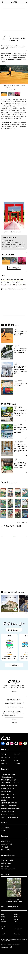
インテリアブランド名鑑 (7, 814)
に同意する (12, 712)
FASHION (16, 754)
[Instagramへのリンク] (11, 743)
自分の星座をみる (14, 665)
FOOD (3, 760)
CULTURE (17, 764)
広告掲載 (3, 934)
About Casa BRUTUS (9, 906)
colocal (3, 924)
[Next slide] (26, 613)
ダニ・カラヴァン (17, 285)
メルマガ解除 (14, 722)
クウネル (3, 926)
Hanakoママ (17, 924)
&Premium (3, 921)
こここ (15, 926)
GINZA (2, 919)
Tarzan (15, 921)
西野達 (24, 285)
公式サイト (21, 247)
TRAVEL (16, 760)
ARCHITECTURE (6, 757)
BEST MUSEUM (5, 866)
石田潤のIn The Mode (6, 800)
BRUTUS (16, 914)
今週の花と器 (4, 847)
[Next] (17, 89)
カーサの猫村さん (5, 828)
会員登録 (14, 691)
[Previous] (10, 89)
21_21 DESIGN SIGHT (7, 279)
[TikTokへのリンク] (16, 743)
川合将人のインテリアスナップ (9, 794)
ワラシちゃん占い (5, 850)
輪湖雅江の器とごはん (7, 777)
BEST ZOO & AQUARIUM (8, 869)
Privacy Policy (17, 934)
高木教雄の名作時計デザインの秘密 (10, 808)
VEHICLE (4, 764)
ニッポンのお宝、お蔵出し (8, 811)
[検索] (26, 2)
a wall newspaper (18, 279)
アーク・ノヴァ (5, 282)
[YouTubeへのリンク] (20, 743)
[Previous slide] (2, 613)
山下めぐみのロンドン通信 (8, 797)
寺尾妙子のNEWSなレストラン (9, 785)
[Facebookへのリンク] (3, 743)
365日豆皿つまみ (5, 841)
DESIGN (3, 754)
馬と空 (3, 830)
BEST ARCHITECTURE (7, 860)
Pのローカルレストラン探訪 (8, 806)
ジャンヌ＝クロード (21, 282)
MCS (2, 929)
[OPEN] (2, 2)
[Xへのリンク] (7, 743)
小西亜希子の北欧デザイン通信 (9, 803)
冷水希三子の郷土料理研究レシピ (9, 817)
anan (2, 914)
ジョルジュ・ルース (6, 285)
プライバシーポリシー (9, 712)
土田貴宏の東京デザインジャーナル (10, 783)
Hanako (16, 919)
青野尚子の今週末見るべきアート (9, 780)
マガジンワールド (18, 929)
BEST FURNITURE (6, 863)
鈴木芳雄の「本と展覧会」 (8, 788)
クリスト (12, 282)
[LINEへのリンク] (25, 743)
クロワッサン (17, 916)
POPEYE (3, 916)
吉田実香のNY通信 (6, 791)
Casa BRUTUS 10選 (6, 844)
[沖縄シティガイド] (9, 603)
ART (15, 757)
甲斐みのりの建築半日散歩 (8, 774)
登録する (14, 719)
